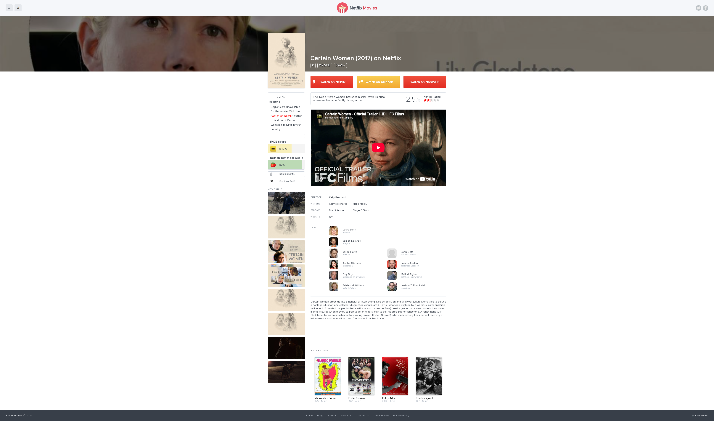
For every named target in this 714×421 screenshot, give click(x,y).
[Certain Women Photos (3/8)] (286, 251)
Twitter (698, 8)
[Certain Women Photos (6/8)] (286, 324)
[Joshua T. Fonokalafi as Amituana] (417, 290)
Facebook (705, 8)
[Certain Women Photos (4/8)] (286, 275)
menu (9, 7)
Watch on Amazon (379, 82)
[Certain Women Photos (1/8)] (286, 203)
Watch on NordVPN (425, 82)
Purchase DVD (287, 181)
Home (309, 415)
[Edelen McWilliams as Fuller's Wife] (359, 290)
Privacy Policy (401, 415)
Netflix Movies (14, 415)
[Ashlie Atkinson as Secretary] (359, 268)
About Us (346, 415)
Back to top (701, 415)
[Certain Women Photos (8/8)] (286, 372)
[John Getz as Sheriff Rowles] (417, 257)
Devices (332, 415)
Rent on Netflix (287, 174)
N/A (331, 217)
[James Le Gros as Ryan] (359, 246)
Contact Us (362, 415)
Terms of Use (381, 415)
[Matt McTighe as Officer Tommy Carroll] (417, 279)
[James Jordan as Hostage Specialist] (417, 268)
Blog (320, 415)
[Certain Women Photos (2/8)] (286, 227)
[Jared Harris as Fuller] (359, 257)
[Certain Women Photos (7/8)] (286, 348)
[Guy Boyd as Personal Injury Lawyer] (359, 279)
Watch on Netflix (332, 82)
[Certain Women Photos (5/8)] (286, 300)
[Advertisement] (418, 219)
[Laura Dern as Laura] (359, 235)
